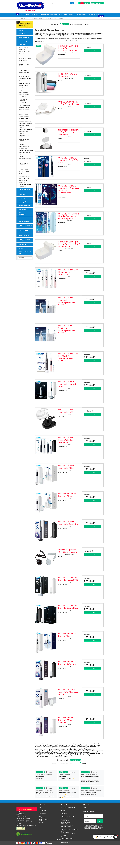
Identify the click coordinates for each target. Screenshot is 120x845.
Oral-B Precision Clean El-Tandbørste (25, 139)
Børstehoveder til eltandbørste (23, 181)
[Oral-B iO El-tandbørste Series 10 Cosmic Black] (46, 614)
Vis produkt (92, 50)
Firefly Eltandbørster (23, 87)
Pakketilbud (22, 244)
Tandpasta (22, 194)
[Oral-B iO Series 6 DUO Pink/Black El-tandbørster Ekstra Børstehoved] (46, 362)
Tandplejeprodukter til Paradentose (25, 226)
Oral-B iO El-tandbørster (24, 114)
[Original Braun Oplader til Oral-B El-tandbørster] (46, 110)
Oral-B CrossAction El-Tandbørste (24, 132)
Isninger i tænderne (24, 205)
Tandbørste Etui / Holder (24, 186)
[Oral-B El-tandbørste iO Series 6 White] (46, 642)
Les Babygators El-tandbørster (23, 99)
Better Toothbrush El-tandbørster (24, 61)
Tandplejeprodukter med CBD (24, 240)
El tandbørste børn (23, 53)
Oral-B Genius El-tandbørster (26, 112)
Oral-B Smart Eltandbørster (25, 121)
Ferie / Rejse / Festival (25, 218)
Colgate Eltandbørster (24, 70)
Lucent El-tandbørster (24, 103)
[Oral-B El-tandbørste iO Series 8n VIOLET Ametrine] (46, 726)
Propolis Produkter (24, 221)
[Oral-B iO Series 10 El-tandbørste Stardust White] (46, 390)
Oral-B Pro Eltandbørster (24, 116)
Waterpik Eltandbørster (24, 176)
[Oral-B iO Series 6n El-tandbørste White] (46, 474)
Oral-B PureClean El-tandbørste (23, 143)
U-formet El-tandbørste (24, 171)
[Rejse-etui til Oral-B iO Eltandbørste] (46, 82)
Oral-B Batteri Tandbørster (25, 152)
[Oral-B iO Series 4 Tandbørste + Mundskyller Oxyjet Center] (46, 334)
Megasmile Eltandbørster (25, 105)
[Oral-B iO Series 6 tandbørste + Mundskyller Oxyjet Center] (46, 306)
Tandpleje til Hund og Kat (25, 252)
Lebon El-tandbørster (24, 97)
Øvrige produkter (24, 235)
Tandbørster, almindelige (25, 184)
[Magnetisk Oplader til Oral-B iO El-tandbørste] (46, 558)
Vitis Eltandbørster (23, 174)
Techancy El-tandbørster (24, 169)
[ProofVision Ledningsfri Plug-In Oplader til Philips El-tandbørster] (46, 54)
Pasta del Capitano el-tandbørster (24, 164)
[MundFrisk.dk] (30, 6)
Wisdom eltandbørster (24, 178)
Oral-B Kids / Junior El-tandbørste (24, 126)
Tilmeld (100, 821)
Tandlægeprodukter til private (25, 190)
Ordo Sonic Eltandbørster (25, 158)
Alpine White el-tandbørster (25, 58)
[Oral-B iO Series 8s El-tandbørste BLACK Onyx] (46, 530)
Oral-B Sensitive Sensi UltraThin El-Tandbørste (24, 147)
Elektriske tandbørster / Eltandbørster (24, 48)
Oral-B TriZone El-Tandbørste (26, 150)
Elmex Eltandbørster (23, 85)
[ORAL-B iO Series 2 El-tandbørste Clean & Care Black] (46, 166)
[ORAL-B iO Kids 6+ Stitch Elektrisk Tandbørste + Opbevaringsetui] (46, 222)
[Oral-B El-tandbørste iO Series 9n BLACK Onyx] (46, 670)
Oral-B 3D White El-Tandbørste (26, 129)
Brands (21, 30)
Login (101, 16)
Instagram (62, 839)
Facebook (57, 839)
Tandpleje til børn (24, 202)
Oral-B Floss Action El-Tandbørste (24, 136)
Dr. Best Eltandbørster (24, 76)
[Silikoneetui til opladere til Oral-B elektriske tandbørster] (46, 138)
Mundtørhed (22, 209)
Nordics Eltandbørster (24, 107)
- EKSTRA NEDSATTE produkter (25, 24)
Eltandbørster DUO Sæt (24, 51)
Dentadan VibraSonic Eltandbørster (24, 73)
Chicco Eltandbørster (24, 68)
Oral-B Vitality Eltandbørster (25, 123)
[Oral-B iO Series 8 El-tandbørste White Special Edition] (46, 698)
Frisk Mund (22, 33)
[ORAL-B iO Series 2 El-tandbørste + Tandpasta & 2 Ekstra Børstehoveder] (46, 194)
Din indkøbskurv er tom (92, 3)
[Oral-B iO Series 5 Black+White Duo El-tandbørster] (46, 446)
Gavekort (21, 248)
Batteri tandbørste (23, 56)
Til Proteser (22, 198)
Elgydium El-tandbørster (24, 83)
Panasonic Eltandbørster (24, 161)
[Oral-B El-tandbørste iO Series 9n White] (46, 502)
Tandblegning (23, 41)
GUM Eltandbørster (23, 92)
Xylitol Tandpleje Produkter (23, 231)
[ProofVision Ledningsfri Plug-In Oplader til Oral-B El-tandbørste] (46, 250)
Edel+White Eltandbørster (25, 78)
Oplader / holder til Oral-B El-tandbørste (26, 155)
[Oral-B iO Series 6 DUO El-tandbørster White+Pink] (46, 278)
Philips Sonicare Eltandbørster (26, 167)
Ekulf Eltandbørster (23, 81)
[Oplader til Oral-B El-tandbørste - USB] (46, 418)
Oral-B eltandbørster (24, 109)
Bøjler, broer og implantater (23, 213)
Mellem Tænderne (24, 37)
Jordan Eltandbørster (24, 94)
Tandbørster (22, 44)
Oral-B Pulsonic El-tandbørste (26, 119)
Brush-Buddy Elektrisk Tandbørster (24, 65)
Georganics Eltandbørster (25, 90)
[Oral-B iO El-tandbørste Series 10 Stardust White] (46, 586)
